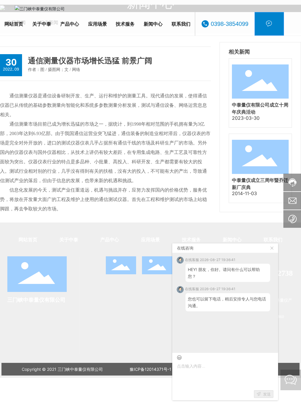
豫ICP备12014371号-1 (150, 369)
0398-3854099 (229, 24)
